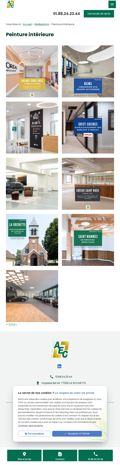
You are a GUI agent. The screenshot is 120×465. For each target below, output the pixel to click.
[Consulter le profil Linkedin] (59, 366)
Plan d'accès (24, 459)
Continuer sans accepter (30, 425)
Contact (59, 459)
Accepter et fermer (78, 433)
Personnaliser (36, 433)
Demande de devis (99, 13)
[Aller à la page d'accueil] (10, 4)
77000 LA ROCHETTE (64, 383)
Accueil (27, 24)
